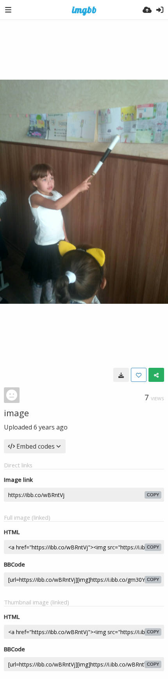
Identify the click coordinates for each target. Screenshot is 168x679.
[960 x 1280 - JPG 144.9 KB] (121, 375)
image (16, 413)
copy (153, 494)
